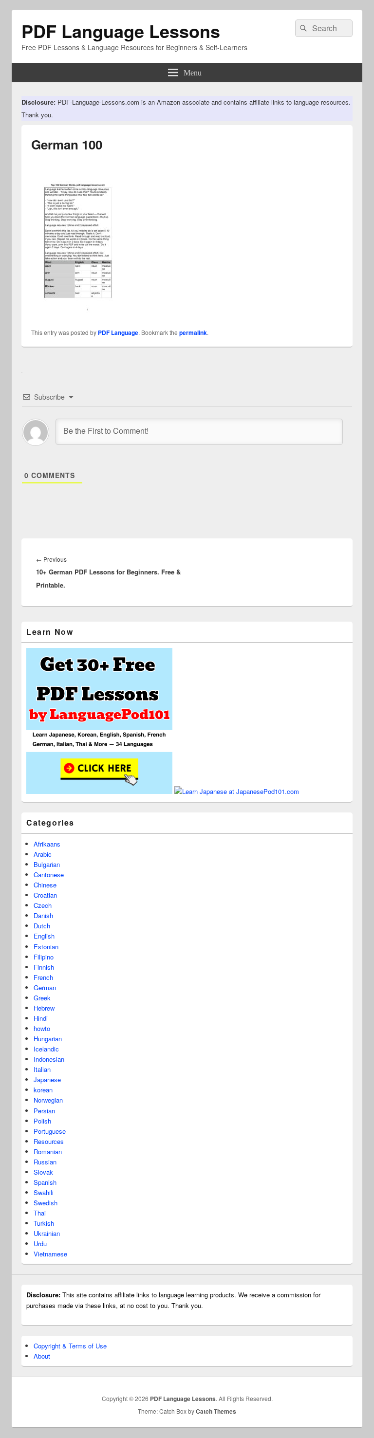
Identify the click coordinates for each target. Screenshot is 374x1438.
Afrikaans (47, 843)
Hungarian (48, 1038)
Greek (42, 997)
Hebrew (44, 1008)
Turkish (44, 1223)
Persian (44, 1110)
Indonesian (49, 1059)
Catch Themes (216, 1411)
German (45, 987)
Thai (40, 1212)
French (43, 977)
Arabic (43, 854)
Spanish (45, 1182)
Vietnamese (50, 1253)
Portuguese (50, 1131)
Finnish (44, 967)
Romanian (48, 1151)
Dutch (42, 925)
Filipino (44, 956)
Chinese (45, 884)
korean (43, 1089)
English (44, 935)
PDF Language (118, 332)
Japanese (47, 1079)
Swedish (45, 1202)
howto (42, 1028)
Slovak (43, 1172)
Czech (43, 905)
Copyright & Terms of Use (70, 1345)
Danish (43, 915)
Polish (42, 1120)
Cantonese (49, 874)
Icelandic (46, 1048)
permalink (193, 332)
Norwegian (48, 1100)
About (42, 1356)
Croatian (45, 895)
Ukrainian (47, 1233)
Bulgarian (47, 864)
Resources (49, 1141)
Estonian (46, 946)
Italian (42, 1069)
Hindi (41, 1018)
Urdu (40, 1243)
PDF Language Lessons (120, 30)
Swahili (44, 1192)
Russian (45, 1161)
